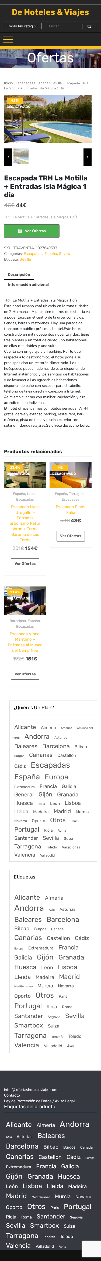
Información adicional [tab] (28, 284)
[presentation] (8, 157)
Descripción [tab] (19, 274)
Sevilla (56, 83)
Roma (62, 830)
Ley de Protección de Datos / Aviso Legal (39, 1101)
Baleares (25, 746)
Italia (41, 804)
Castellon (66, 755)
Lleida (31, 494)
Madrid (62, 811)
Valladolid (47, 855)
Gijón (45, 794)
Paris (74, 821)
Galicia (69, 786)
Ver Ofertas (35, 231)
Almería (48, 727)
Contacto (12, 1095)
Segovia (54, 1017)
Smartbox (28, 1025)
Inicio (8, 83)
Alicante (25, 727)
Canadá (57, 929)
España (42, 83)
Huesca (23, 803)
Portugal (26, 829)
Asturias (60, 738)
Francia (48, 786)
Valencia (24, 855)
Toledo (51, 847)
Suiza (68, 838)
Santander (26, 838)
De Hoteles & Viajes (50, 12)
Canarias (41, 754)
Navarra (20, 821)
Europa (56, 777)
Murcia (82, 811)
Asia (52, 910)
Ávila (71, 1046)
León (55, 803)
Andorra (37, 736)
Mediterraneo (23, 986)
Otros (58, 820)
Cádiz (20, 766)
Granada (67, 794)
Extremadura (24, 787)
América (66, 728)
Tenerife (57, 1037)
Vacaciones (71, 847)
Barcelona (18, 621)
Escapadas (24, 83)
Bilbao (81, 746)
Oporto (38, 820)
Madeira (41, 811)
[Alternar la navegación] (8, 39)
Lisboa (73, 803)
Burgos (19, 756)
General (24, 794)
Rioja (48, 830)
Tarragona (77, 494)
